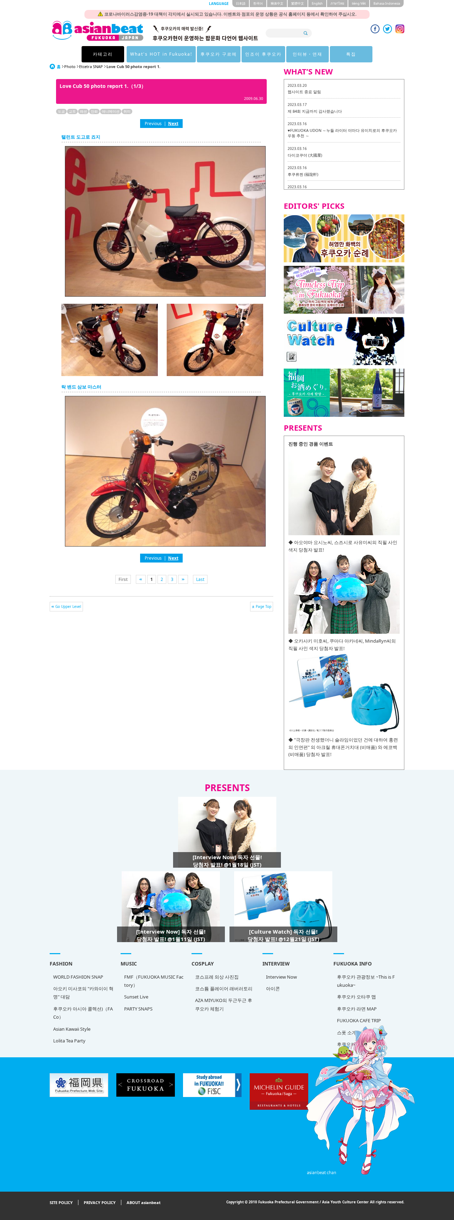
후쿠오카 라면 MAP (357, 1009)
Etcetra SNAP (91, 66)
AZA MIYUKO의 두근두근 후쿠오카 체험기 (223, 1004)
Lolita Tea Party (69, 1040)
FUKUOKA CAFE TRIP (359, 1020)
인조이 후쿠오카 (263, 54)
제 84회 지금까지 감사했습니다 (315, 111)
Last (200, 579)
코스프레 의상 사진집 (217, 977)
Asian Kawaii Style (71, 1029)
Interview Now (281, 977)
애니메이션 (111, 111)
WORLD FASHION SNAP (78, 977)
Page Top (263, 606)
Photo (70, 66)
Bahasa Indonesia (386, 3)
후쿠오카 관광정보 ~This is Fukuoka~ (366, 981)
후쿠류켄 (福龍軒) (303, 174)
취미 (127, 111)
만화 (94, 111)
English (317, 3)
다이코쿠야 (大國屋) (305, 155)
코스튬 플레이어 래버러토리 (224, 988)
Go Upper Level (68, 606)
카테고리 (103, 54)
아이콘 (273, 988)
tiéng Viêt (359, 3)
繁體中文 (297, 3)
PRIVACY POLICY (100, 1202)
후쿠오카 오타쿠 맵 (356, 997)
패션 (83, 111)
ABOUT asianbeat (144, 1202)
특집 (351, 54)
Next (173, 123)
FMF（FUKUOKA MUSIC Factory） (153, 981)
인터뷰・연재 (307, 54)
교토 (72, 111)
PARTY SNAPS (138, 1009)
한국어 (258, 3)
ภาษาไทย (337, 3)
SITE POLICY (61, 1202)
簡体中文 (277, 3)
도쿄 (61, 111)
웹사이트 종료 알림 (304, 91)
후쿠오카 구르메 (218, 54)
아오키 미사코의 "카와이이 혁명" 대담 (83, 992)
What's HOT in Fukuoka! (161, 54)
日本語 (240, 3)
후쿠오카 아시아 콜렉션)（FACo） (83, 1013)
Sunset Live (136, 997)
